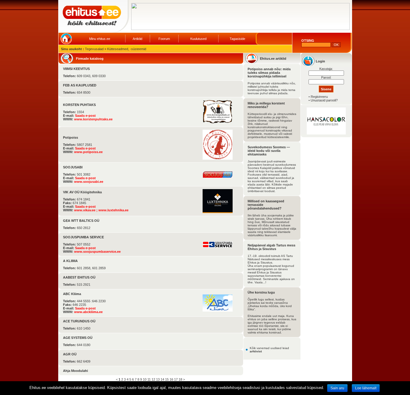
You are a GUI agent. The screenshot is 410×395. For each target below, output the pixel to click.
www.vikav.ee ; (86, 210)
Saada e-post (85, 115)
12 (153, 379)
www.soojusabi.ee (88, 181)
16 (171, 379)
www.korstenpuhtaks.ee (93, 119)
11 (149, 379)
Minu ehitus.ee (99, 39)
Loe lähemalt (365, 388)
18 (180, 379)
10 (144, 379)
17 (176, 379)
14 (162, 379)
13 (158, 379)
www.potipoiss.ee (88, 152)
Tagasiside (237, 39)
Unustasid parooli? (324, 100)
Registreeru (319, 96)
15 (167, 379)
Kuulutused (198, 39)
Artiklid (137, 39)
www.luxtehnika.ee (113, 210)
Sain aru (337, 388)
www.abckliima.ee (88, 312)
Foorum (164, 39)
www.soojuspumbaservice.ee (97, 251)
